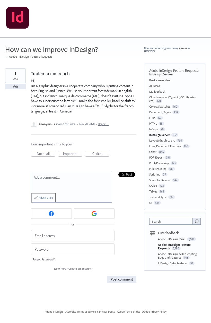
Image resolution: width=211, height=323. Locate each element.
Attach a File (46, 197)
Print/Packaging (159, 163)
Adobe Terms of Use (128, 311)
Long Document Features (165, 146)
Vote (15, 86)
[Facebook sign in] (51, 213)
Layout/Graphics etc (162, 140)
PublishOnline (157, 169)
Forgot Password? (43, 259)
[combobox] (172, 221)
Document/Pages (160, 112)
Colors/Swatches (159, 106)
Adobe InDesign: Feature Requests (173, 70)
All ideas (154, 86)
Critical (100, 153)
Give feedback (168, 233)
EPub (152, 118)
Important (72, 153)
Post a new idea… (161, 80)
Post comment (122, 279)
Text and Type (158, 197)
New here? (72, 268)
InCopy (153, 129)
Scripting (154, 174)
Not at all (46, 153)
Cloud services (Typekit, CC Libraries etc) (172, 99)
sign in (183, 48)
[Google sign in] (94, 213)
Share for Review (160, 180)
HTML (153, 123)
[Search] (196, 221)
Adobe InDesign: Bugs (172, 239)
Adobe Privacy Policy (154, 311)
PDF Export (156, 157)
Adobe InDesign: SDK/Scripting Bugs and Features (177, 255)
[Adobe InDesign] (17, 18)
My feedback (157, 91)
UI (150, 203)
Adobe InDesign (54, 311)
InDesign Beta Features (173, 263)
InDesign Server (161, 74)
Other (152, 152)
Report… (103, 124)
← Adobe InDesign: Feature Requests (28, 56)
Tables (153, 191)
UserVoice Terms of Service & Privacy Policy (90, 311)
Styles (153, 186)
